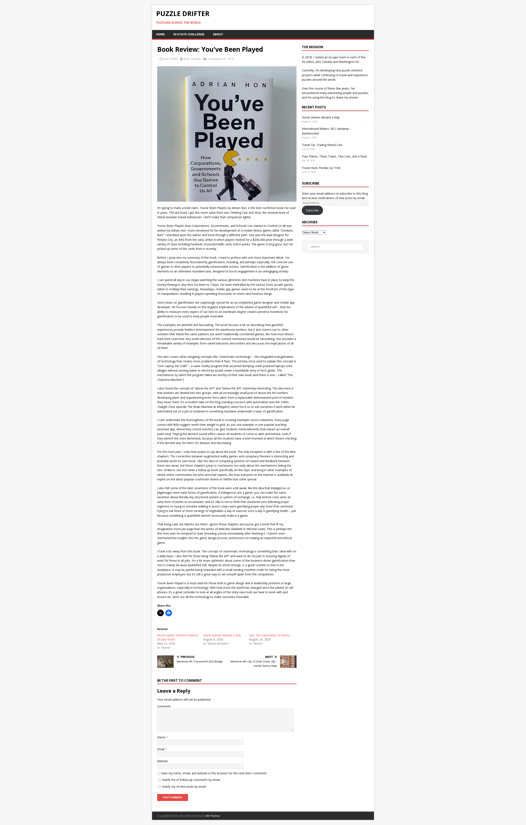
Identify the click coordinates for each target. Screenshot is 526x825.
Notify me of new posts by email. (184, 786)
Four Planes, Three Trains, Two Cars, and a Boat (334, 156)
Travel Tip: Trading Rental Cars (322, 145)
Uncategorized (217, 59)
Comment (164, 706)
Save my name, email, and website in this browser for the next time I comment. (214, 773)
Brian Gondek (192, 59)
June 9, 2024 (170, 59)
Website (162, 761)
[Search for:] (335, 246)
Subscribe (312, 210)
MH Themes (213, 816)
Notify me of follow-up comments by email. (191, 780)
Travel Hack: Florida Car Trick (321, 168)
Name (161, 737)
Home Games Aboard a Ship (222, 635)
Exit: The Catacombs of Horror (269, 635)
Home (160, 34)
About (218, 34)
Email (161, 749)
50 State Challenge (188, 34)
